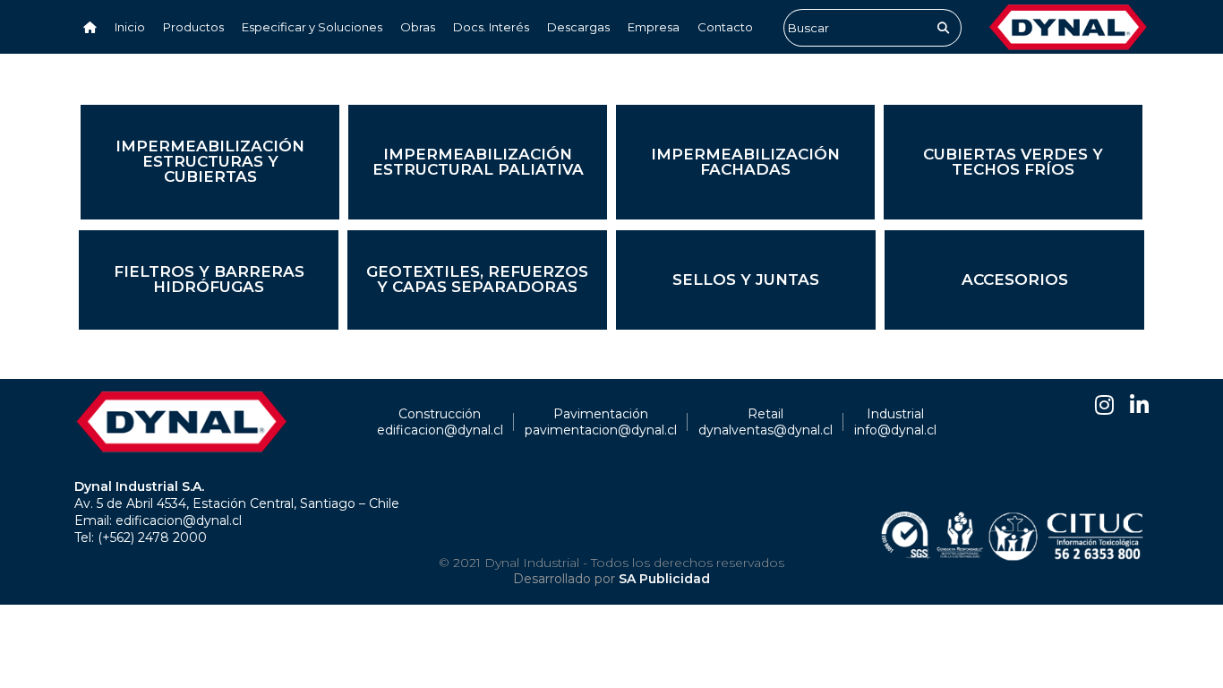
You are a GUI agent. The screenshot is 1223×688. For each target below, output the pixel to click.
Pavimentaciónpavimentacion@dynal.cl (601, 422)
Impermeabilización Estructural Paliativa (478, 161)
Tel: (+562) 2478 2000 (140, 537)
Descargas (578, 27)
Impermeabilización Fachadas (745, 161)
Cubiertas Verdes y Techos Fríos (1013, 161)
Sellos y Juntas (745, 279)
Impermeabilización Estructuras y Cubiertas (209, 161)
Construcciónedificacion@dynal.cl (440, 422)
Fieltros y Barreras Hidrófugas (209, 279)
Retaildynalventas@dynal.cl (765, 422)
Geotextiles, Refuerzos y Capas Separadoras (477, 279)
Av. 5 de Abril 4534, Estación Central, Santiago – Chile (236, 503)
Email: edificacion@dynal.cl (158, 520)
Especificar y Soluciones (312, 27)
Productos (193, 27)
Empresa (654, 27)
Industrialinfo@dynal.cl (895, 422)
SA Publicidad (664, 579)
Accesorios (1015, 279)
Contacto (725, 27)
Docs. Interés (491, 27)
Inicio (130, 27)
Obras (417, 27)
